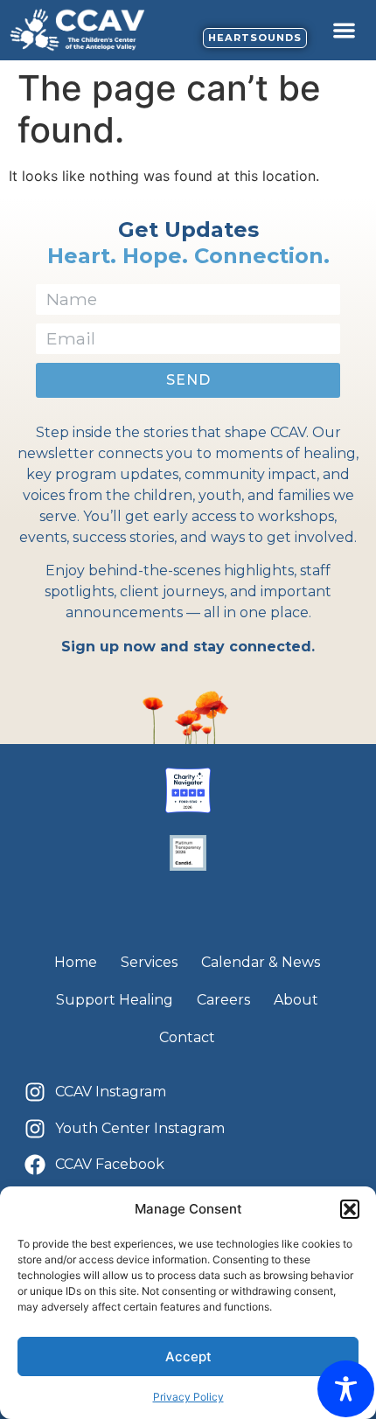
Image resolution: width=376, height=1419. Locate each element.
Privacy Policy (188, 1396)
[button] (350, 1209)
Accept (188, 1356)
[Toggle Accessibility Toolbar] (346, 1389)
